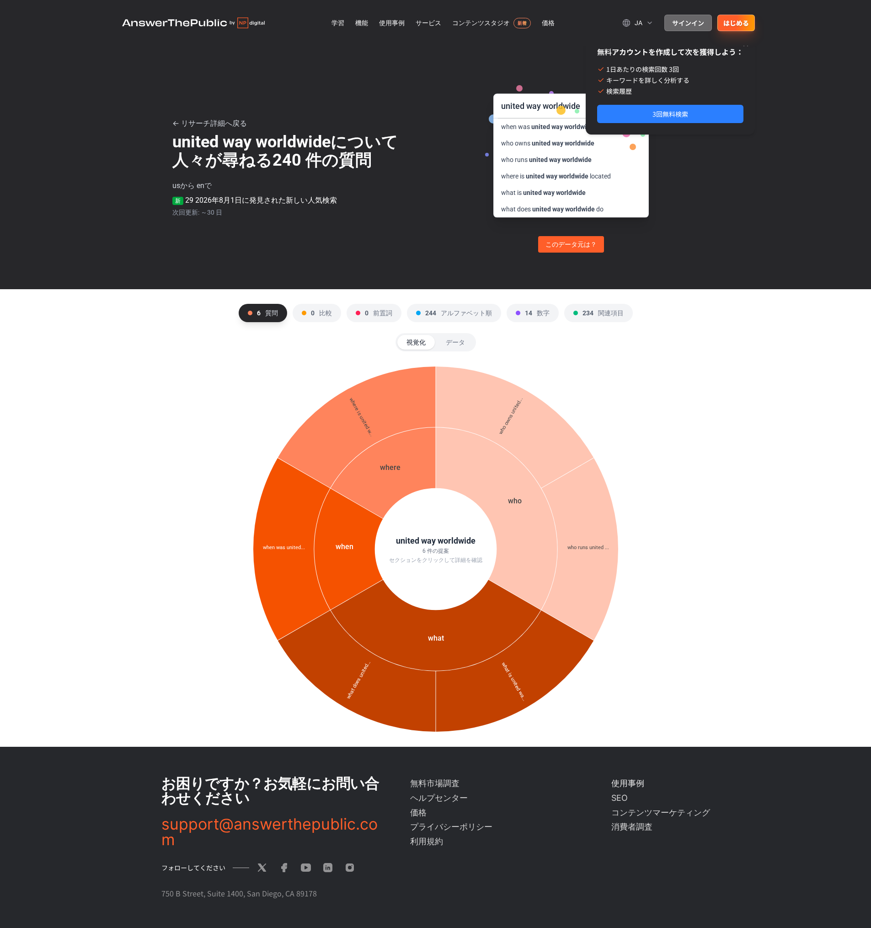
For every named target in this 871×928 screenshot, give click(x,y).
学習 (337, 23)
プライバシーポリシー (451, 826)
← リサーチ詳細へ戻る (209, 123)
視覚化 (416, 342)
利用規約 (426, 841)
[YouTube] (305, 867)
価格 (548, 23)
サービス (428, 23)
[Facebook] (283, 867)
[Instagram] (349, 867)
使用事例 (392, 23)
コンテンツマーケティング (660, 812)
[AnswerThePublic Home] (193, 22)
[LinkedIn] (327, 867)
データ (455, 342)
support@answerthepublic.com (269, 831)
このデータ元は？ (571, 244)
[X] (261, 867)
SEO (619, 798)
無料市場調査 (435, 783)
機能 (361, 23)
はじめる (736, 22)
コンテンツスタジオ (481, 23)
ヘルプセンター (439, 798)
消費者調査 (631, 826)
